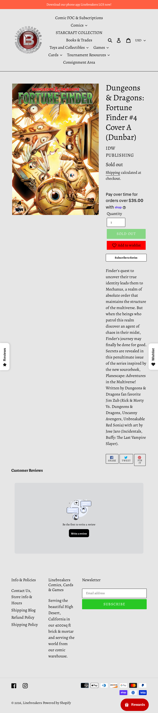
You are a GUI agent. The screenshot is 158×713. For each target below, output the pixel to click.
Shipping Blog (23, 610)
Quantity (114, 213)
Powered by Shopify (57, 702)
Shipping (113, 172)
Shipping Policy (24, 624)
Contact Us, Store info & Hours (21, 597)
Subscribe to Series (126, 258)
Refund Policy (22, 617)
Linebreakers (32, 702)
